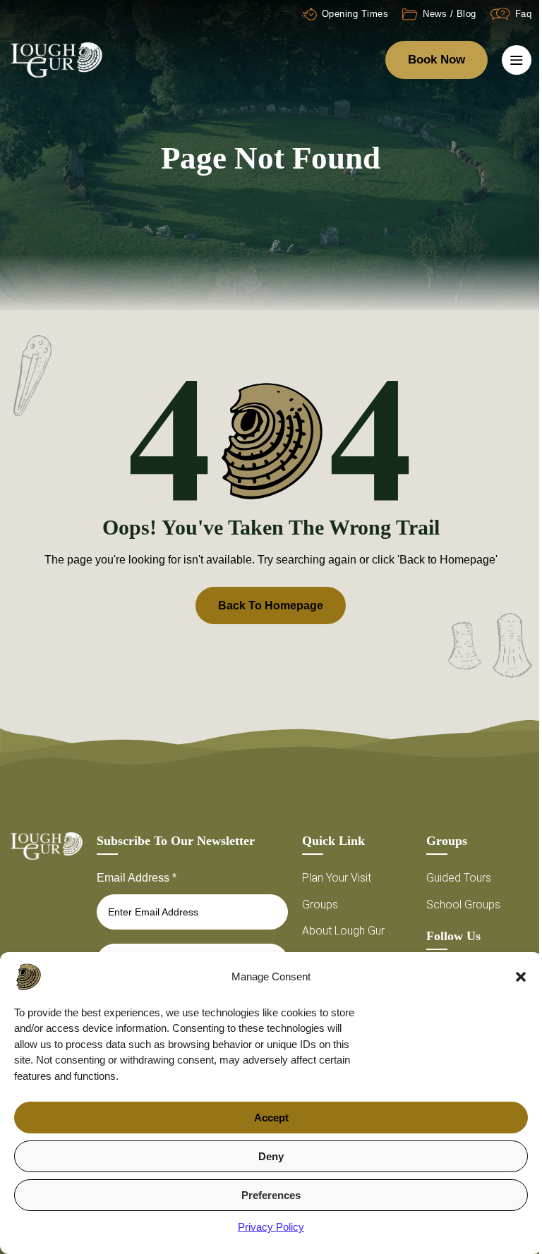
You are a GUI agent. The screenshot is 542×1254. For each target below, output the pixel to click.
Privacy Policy (271, 1227)
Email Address (136, 878)
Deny (271, 1156)
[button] (521, 977)
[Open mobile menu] (516, 60)
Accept (271, 1118)
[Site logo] (56, 59)
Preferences (271, 1195)
